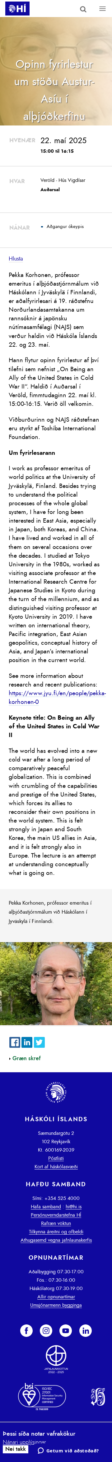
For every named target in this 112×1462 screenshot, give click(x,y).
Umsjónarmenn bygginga (56, 1305)
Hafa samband (46, 1206)
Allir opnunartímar (56, 1296)
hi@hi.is (74, 1206)
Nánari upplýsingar (24, 1442)
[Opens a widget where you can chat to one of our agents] (68, 1451)
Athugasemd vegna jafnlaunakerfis (56, 1240)
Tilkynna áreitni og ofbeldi (56, 1231)
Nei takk (15, 1449)
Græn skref (26, 1058)
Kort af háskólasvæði (56, 1166)
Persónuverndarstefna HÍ (56, 1215)
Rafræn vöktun (56, 1223)
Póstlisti (56, 1158)
